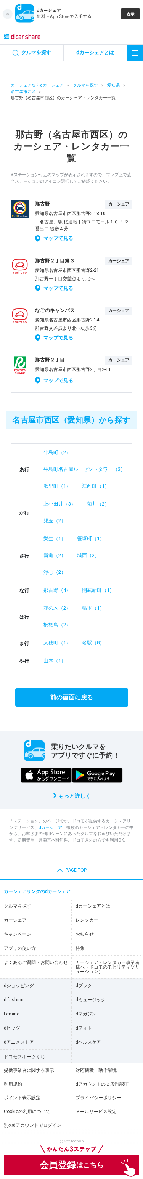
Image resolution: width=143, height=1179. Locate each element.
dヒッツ (12, 1028)
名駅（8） (93, 643)
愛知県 (113, 85)
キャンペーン (17, 934)
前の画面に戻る (71, 697)
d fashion (14, 999)
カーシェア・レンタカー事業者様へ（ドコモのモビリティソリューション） (108, 967)
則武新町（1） (98, 590)
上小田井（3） (59, 504)
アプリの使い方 (20, 948)
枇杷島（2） (57, 625)
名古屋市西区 (23, 91)
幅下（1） (93, 608)
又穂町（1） (57, 643)
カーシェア (15, 920)
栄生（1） (54, 538)
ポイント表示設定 (22, 1097)
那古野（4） (57, 590)
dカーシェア (50, 827)
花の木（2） (57, 608)
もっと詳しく (75, 796)
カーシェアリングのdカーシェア (37, 891)
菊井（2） (98, 504)
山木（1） (54, 660)
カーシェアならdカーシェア (37, 85)
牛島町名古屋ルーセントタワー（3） (84, 469)
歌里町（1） (57, 486)
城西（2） (88, 555)
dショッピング (19, 985)
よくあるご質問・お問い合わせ (36, 962)
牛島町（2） (57, 452)
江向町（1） (95, 486)
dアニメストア (19, 1042)
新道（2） (54, 555)
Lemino (11, 1014)
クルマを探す (85, 85)
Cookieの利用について (27, 1111)
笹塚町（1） (90, 538)
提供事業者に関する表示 (29, 1070)
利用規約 (13, 1084)
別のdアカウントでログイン (32, 1125)
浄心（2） (54, 572)
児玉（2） (54, 521)
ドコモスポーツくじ (24, 1056)
